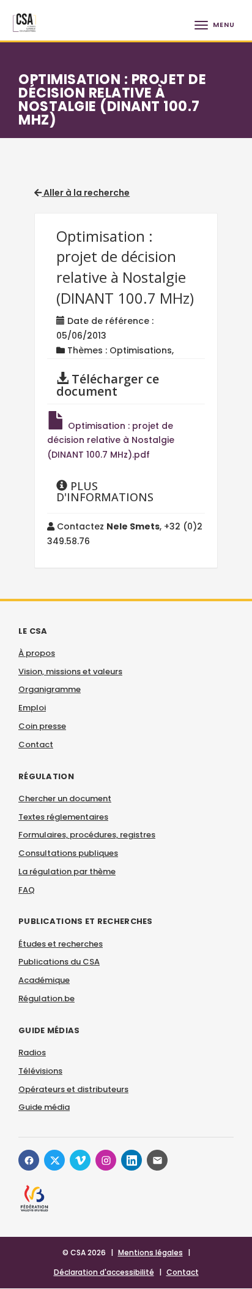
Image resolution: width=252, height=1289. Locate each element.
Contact (35, 744)
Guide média (44, 1107)
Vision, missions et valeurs (70, 671)
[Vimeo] (80, 1160)
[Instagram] (105, 1160)
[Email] (157, 1160)
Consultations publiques (68, 853)
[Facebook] (28, 1160)
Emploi (32, 708)
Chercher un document (64, 798)
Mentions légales (150, 1252)
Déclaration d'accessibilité (104, 1272)
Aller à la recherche (86, 193)
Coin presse (42, 726)
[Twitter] (54, 1160)
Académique (44, 980)
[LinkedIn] (131, 1160)
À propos (36, 653)
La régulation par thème (67, 871)
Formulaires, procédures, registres (86, 835)
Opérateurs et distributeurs (73, 1089)
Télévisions (40, 1071)
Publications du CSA (59, 962)
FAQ (26, 890)
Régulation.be (46, 998)
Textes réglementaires (63, 817)
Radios (32, 1052)
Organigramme (49, 689)
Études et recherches (60, 944)
